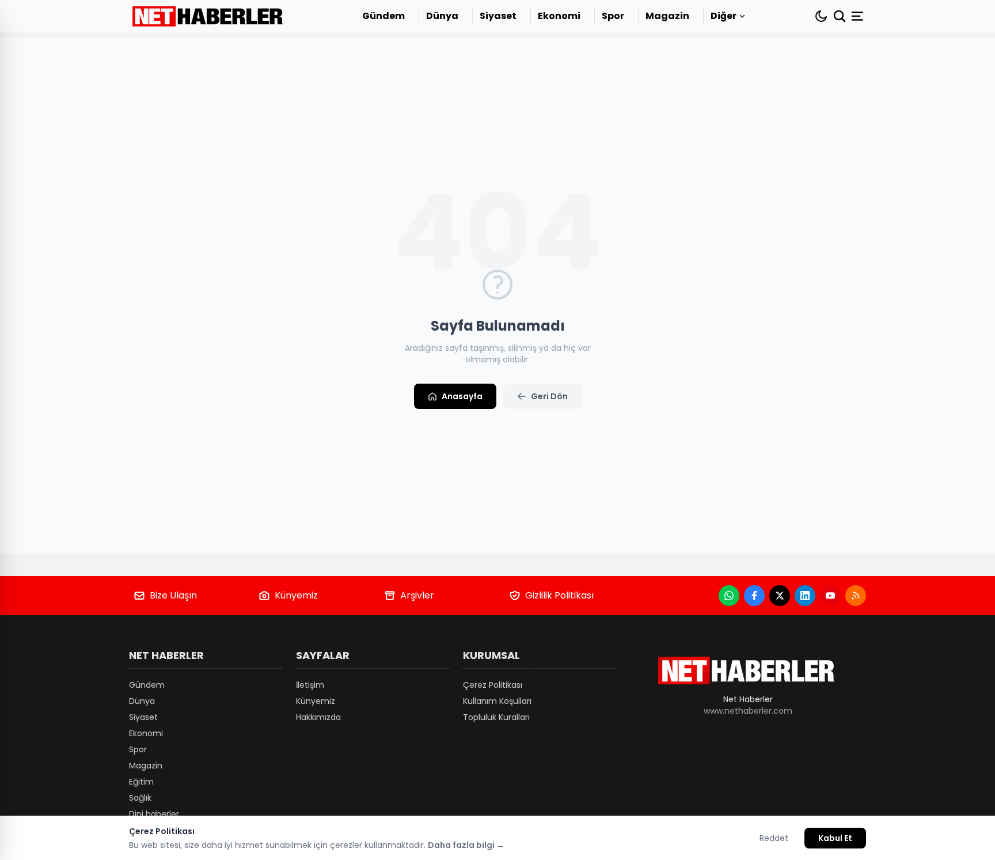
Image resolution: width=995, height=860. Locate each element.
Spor (613, 15)
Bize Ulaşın (173, 595)
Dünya (442, 15)
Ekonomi (559, 15)
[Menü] (858, 16)
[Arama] (839, 16)
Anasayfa (462, 396)
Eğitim (141, 781)
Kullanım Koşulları (497, 701)
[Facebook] (754, 595)
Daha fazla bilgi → (466, 845)
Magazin (667, 15)
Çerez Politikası (492, 685)
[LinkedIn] (805, 595)
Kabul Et (835, 838)
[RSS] (855, 595)
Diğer (723, 15)
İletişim (310, 685)
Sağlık (140, 798)
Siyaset (498, 15)
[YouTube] (830, 595)
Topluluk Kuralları (496, 717)
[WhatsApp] (729, 595)
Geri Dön (549, 396)
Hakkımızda (318, 717)
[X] (779, 595)
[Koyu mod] (821, 16)
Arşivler (417, 595)
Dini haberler (154, 814)
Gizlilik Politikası (559, 595)
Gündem (383, 15)
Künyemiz (296, 595)
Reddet (773, 838)
